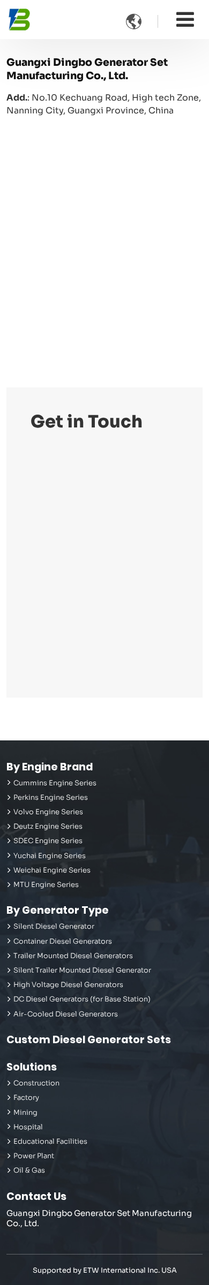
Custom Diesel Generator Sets (88, 1039)
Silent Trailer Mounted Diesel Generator (82, 970)
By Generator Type (57, 910)
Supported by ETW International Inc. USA (105, 1270)
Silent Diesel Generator (53, 926)
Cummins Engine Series (54, 783)
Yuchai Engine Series (49, 856)
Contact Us (36, 1196)
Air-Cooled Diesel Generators (65, 1014)
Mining (25, 1112)
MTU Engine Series (46, 885)
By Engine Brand (49, 767)
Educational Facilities (50, 1141)
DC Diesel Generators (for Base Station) (82, 999)
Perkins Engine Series (50, 797)
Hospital (28, 1127)
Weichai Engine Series (52, 870)
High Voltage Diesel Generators (68, 985)
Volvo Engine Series (48, 812)
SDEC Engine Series (48, 841)
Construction (36, 1083)
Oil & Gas (29, 1170)
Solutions (31, 1067)
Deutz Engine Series (48, 826)
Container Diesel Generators (62, 941)
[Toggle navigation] (185, 19)
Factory (26, 1097)
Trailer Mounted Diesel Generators (73, 956)
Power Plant (33, 1156)
